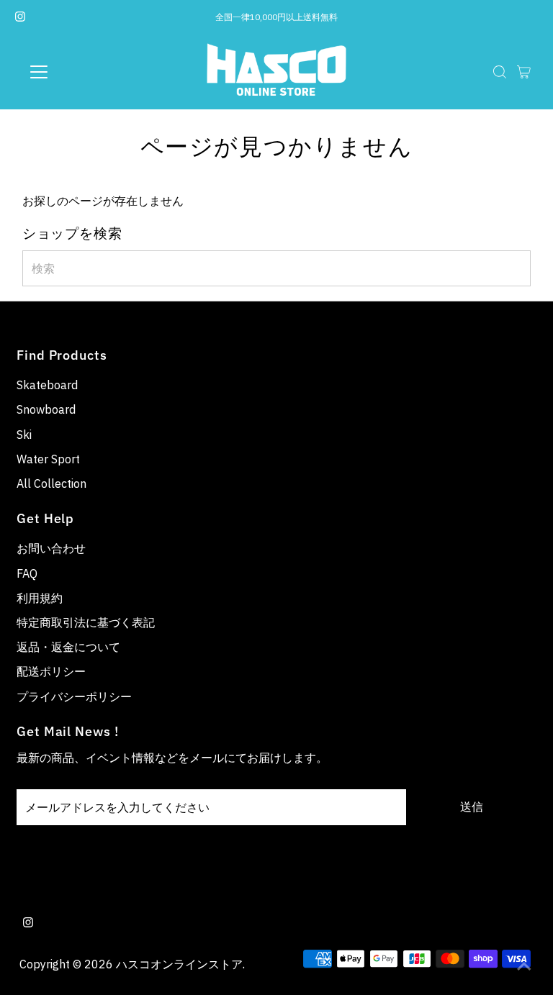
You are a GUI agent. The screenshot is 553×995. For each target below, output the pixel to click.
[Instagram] (20, 17)
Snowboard (46, 409)
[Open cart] (524, 72)
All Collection (51, 483)
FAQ (27, 573)
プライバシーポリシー (74, 696)
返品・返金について (68, 647)
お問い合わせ (51, 548)
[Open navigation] (81, 72)
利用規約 (40, 598)
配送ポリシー (51, 671)
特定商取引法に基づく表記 (86, 622)
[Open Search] (499, 71)
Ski (24, 434)
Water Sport (48, 459)
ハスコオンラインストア (179, 964)
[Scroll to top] (524, 966)
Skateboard (47, 385)
